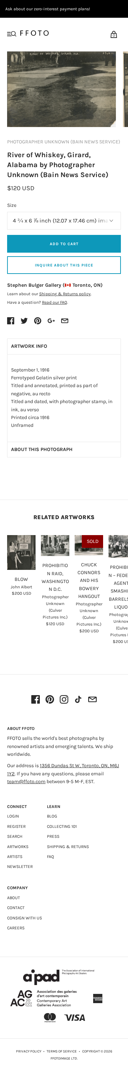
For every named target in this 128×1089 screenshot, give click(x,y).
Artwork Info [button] (29, 346)
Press (53, 836)
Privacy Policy (28, 1051)
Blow (21, 579)
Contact (16, 907)
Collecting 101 (62, 826)
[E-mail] (92, 700)
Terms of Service (62, 1051)
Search (14, 836)
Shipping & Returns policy (65, 293)
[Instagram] (64, 700)
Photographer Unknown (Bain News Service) (63, 142)
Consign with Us (24, 917)
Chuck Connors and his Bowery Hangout (89, 581)
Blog (52, 816)
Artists (14, 856)
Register (16, 826)
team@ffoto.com (26, 782)
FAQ (50, 856)
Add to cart (64, 244)
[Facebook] (35, 700)
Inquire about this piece (64, 265)
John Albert (21, 586)
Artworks (17, 846)
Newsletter (20, 866)
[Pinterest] (50, 700)
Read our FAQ (54, 302)
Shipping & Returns (68, 846)
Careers (16, 927)
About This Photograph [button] (42, 449)
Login (13, 816)
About (13, 897)
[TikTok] (78, 700)
